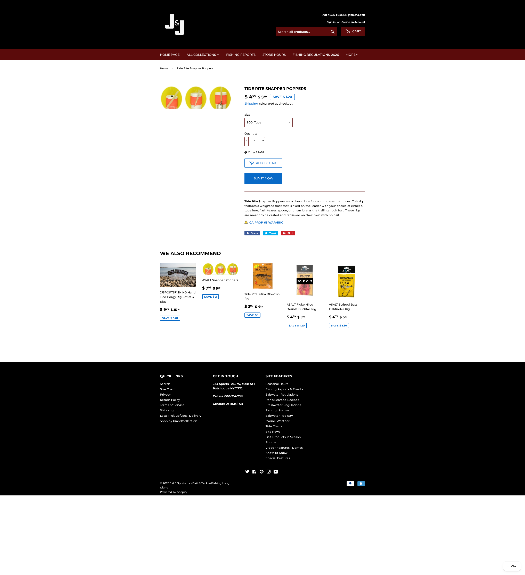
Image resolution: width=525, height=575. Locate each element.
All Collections (202, 55)
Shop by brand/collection (178, 421)
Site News (273, 432)
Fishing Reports (241, 55)
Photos (271, 442)
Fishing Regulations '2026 (316, 55)
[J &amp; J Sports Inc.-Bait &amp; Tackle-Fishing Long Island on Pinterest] (261, 472)
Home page (170, 55)
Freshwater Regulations (283, 405)
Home (164, 68)
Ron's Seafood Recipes (282, 400)
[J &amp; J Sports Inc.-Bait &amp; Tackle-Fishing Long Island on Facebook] (254, 472)
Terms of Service (172, 405)
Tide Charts (274, 426)
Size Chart (167, 389)
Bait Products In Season (283, 437)
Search (165, 384)
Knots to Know (277, 453)
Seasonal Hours (277, 384)
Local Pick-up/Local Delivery (180, 416)
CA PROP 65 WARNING (265, 222)
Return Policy (170, 400)
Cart (356, 31)
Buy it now (263, 178)
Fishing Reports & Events (284, 389)
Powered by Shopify (173, 492)
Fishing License (277, 410)
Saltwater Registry (279, 416)
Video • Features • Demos (284, 448)
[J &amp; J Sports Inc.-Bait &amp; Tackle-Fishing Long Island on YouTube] (276, 472)
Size (247, 114)
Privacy (165, 394)
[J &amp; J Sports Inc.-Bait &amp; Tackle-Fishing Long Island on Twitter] (247, 472)
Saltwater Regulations (282, 394)
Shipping (251, 103)
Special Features (278, 458)
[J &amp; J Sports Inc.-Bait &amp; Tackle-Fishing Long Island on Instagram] (269, 472)
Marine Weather (278, 421)
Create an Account (353, 22)
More (351, 55)
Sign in (331, 22)
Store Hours (274, 55)
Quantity (250, 133)
